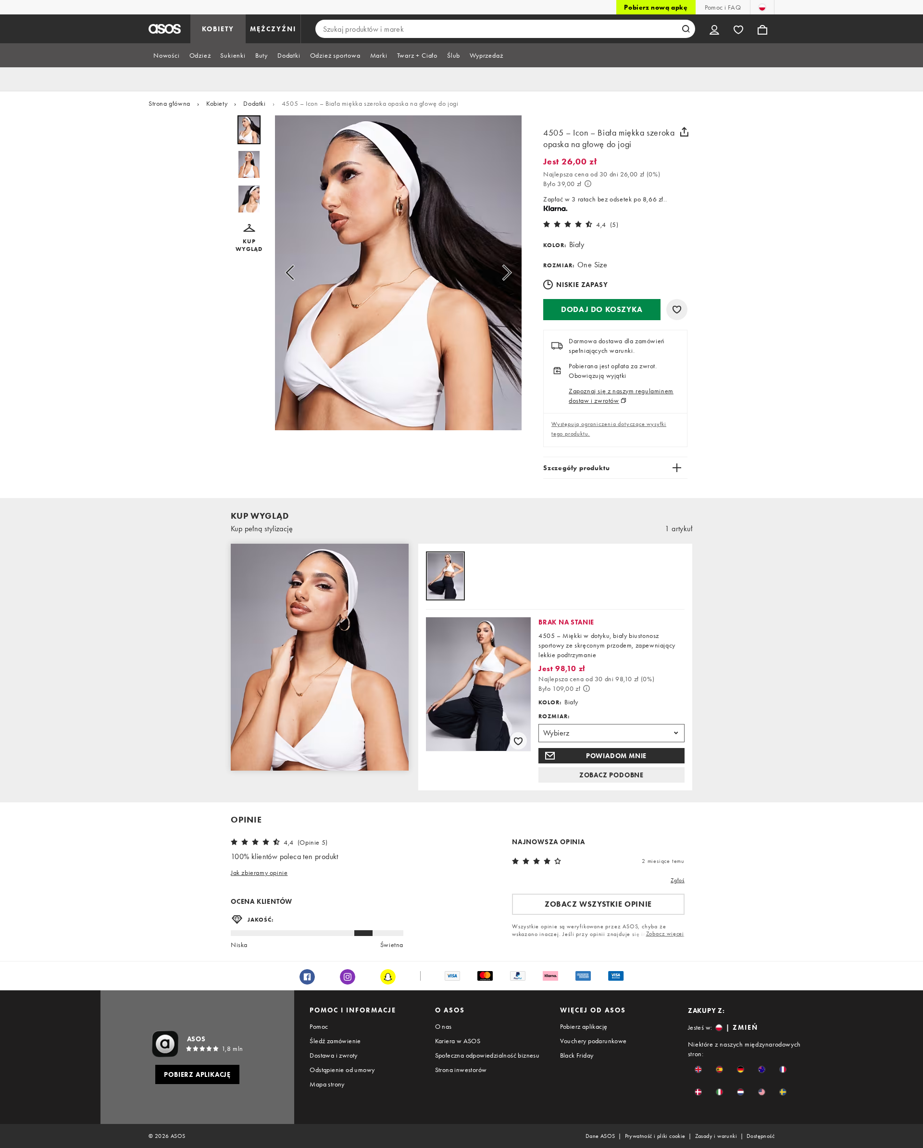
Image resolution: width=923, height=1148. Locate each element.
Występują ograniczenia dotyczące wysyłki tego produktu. (608, 428)
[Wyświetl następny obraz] (504, 272)
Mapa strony (327, 1084)
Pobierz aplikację (584, 1026)
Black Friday (577, 1055)
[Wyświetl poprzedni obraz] (293, 272)
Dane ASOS (600, 1136)
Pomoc (319, 1026)
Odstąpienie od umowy (342, 1069)
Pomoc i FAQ (723, 7)
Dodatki (254, 103)
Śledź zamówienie (335, 1040)
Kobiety (216, 103)
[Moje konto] (714, 28)
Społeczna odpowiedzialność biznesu (487, 1055)
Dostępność (760, 1136)
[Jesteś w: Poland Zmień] (762, 7)
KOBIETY (218, 29)
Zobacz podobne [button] (611, 775)
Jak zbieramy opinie (259, 872)
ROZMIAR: (554, 716)
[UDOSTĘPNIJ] (684, 131)
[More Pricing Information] (588, 183)
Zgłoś (678, 880)
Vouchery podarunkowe (593, 1040)
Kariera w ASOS (458, 1040)
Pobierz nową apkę (655, 7)
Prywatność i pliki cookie (655, 1136)
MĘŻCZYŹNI (273, 29)
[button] (249, 238)
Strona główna (169, 103)
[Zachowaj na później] (676, 309)
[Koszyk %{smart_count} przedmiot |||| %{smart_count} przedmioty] (762, 28)
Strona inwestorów (461, 1069)
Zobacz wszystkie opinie (598, 904)
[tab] (167, 55)
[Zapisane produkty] (738, 28)
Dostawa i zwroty (333, 1055)
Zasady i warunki (716, 1136)
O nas (443, 1026)
